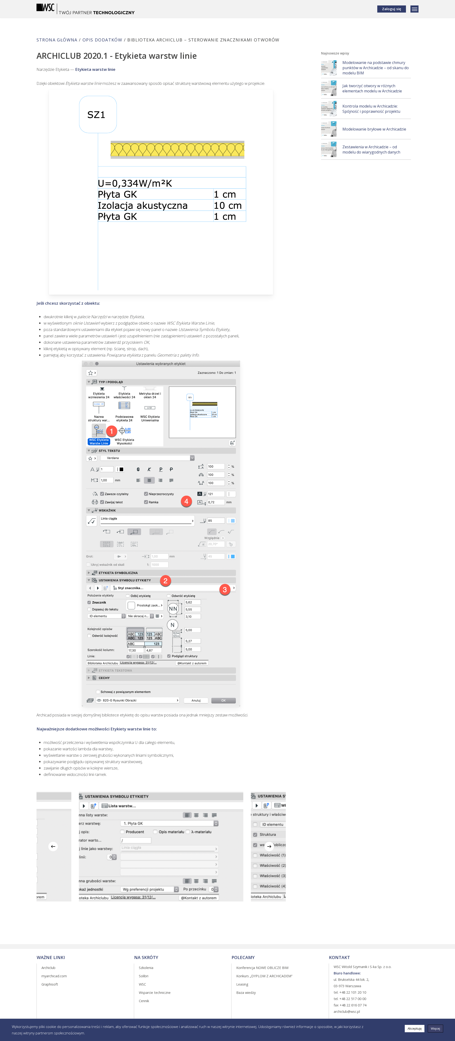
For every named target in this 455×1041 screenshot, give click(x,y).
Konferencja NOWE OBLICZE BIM (262, 967)
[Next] (269, 846)
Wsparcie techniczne (155, 992)
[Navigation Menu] (414, 9)
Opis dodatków (102, 40)
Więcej (435, 1028)
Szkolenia (146, 967)
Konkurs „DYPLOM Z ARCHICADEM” (264, 976)
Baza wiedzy (246, 992)
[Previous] (53, 846)
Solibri (143, 976)
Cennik (144, 1001)
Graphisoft (49, 984)
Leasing (242, 984)
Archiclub (48, 967)
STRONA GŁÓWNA (56, 40)
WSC (142, 984)
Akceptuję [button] (415, 1028)
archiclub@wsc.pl (347, 1011)
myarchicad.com (54, 976)
